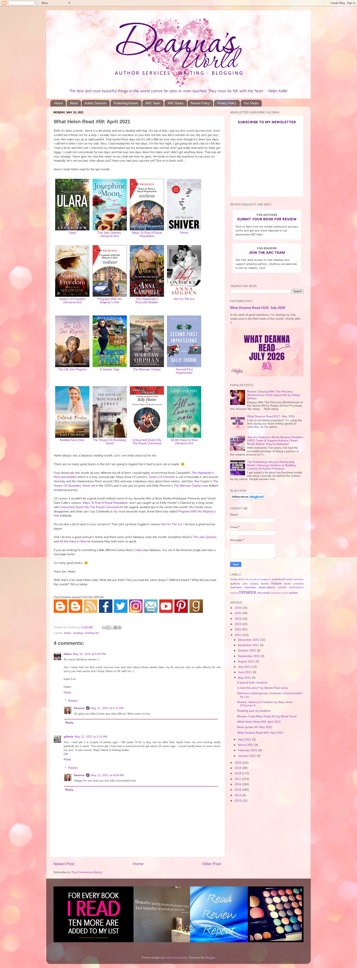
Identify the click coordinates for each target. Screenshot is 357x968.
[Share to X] (112, 627)
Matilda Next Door (72, 440)
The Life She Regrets (72, 369)
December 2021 (249, 639)
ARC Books (176, 103)
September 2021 (249, 656)
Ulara (72, 232)
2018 (238, 773)
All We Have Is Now (73, 541)
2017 (238, 779)
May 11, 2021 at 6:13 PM (107, 708)
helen (67, 633)
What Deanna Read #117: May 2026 (271, 416)
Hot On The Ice (184, 299)
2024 (238, 618)
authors (235, 583)
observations (296, 587)
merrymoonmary (176, 957)
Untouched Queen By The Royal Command (146, 441)
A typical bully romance (252, 682)
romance (247, 592)
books (265, 583)
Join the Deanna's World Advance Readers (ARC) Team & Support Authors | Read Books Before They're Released (275, 440)
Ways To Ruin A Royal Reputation (147, 234)
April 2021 (245, 739)
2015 (238, 789)
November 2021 (249, 645)
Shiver (184, 232)
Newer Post (64, 864)
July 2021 (244, 666)
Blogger (210, 957)
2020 (238, 762)
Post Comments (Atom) (86, 872)
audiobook (279, 579)
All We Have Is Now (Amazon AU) (184, 441)
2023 (238, 624)
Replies (73, 700)
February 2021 (248, 750)
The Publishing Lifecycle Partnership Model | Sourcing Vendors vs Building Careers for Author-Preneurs (271, 465)
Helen (68, 654)
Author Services (95, 103)
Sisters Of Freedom (162, 477)
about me (243, 579)
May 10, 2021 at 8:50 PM (89, 654)
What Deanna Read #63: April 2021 (260, 732)
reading (78, 633)
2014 (238, 795)
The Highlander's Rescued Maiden (146, 300)
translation (276, 593)
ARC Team (152, 103)
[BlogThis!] (108, 627)
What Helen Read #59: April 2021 (259, 721)
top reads (263, 592)
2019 (238, 768)
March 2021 (246, 744)
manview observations (259, 587)
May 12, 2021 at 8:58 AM (107, 775)
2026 (238, 607)
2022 (238, 629)
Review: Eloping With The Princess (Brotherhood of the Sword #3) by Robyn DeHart (273, 395)
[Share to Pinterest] (120, 627)
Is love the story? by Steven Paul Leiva (262, 687)
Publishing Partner (126, 103)
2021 (238, 635)
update (293, 592)
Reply (67, 692)
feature (276, 583)
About (74, 103)
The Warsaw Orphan (147, 369)
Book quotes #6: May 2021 (254, 727)
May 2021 (245, 677)
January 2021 (247, 755)
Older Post (211, 864)
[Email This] (104, 627)
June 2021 (245, 672)
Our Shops (251, 103)
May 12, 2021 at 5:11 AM (91, 736)
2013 (238, 800)
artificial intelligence (261, 579)
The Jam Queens (205, 537)
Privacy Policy (227, 103)
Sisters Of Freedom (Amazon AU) (72, 300)
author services (294, 579)
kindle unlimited (293, 583)
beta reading (250, 583)
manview (236, 587)
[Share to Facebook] (116, 627)
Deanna (79, 708)
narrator (282, 587)
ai (250, 579)
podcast (234, 593)
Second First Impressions (184, 371)
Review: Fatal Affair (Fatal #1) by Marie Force (267, 716)
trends (285, 593)
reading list (91, 633)
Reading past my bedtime (254, 710)
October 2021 (247, 650)
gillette (68, 736)
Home (58, 103)
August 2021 (246, 661)
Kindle (233, 579)
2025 (238, 613)
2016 (238, 784)
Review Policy (200, 103)
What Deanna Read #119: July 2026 (257, 308)
